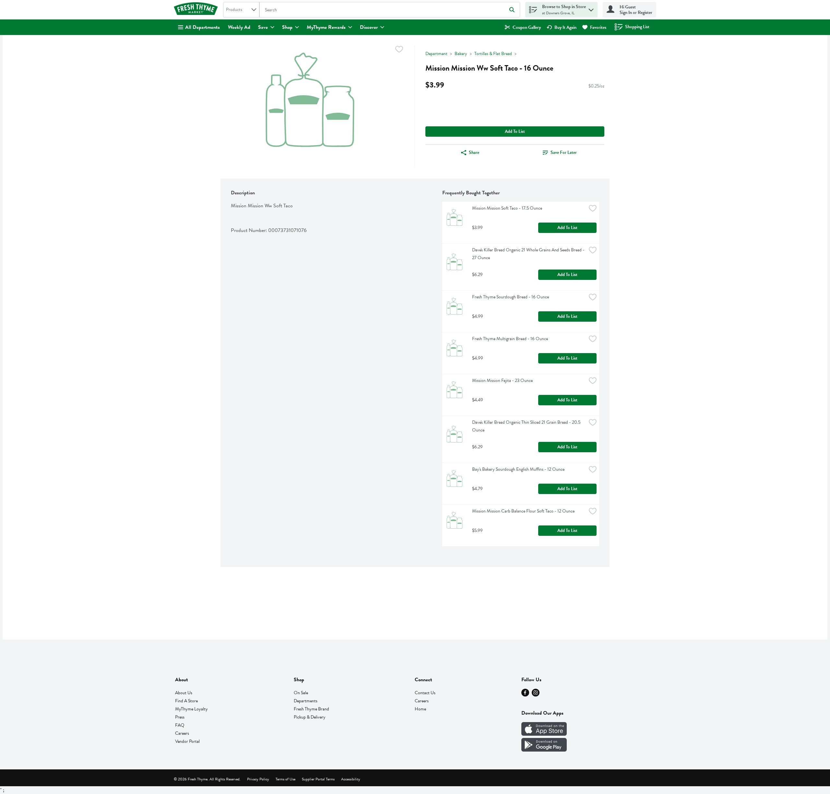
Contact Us (425, 692)
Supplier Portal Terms (318, 779)
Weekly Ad (239, 27)
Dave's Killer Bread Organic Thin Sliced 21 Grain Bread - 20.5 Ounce (526, 426)
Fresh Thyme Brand (311, 709)
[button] (591, 8)
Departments (305, 700)
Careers (182, 733)
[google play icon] (544, 750)
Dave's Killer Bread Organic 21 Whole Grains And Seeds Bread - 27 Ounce (529, 254)
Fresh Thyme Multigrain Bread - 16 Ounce (510, 338)
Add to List (515, 131)
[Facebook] (525, 695)
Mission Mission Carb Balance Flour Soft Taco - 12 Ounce (523, 511)
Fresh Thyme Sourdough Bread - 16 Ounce (510, 296)
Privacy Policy (258, 779)
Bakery (461, 53)
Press (179, 717)
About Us (183, 692)
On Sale (301, 692)
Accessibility (350, 779)
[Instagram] (536, 695)
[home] (197, 9)
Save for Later (564, 152)
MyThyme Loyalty (191, 709)
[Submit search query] (512, 10)
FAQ (179, 725)
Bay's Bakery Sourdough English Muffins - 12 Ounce (518, 469)
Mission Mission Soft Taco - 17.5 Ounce (507, 208)
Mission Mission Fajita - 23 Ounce (502, 380)
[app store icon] (544, 734)
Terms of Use (285, 779)
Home (420, 709)
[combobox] (241, 9)
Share (474, 152)
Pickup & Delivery (310, 717)
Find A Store (186, 700)
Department (436, 53)
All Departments (202, 27)
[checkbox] (399, 50)
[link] (523, 27)
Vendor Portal (187, 741)
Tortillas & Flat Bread (493, 53)
